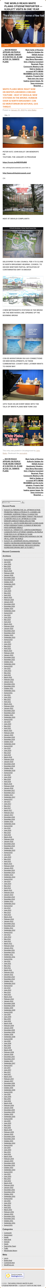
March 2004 (8, 1156)
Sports (6, 1244)
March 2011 (8, 970)
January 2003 (8, 1187)
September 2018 (9, 770)
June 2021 (7, 697)
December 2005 (9, 1110)
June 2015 (7, 857)
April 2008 (7, 1048)
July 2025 (7, 588)
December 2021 (9, 684)
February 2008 (9, 1052)
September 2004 (9, 1143)
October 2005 (8, 1114)
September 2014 (9, 877)
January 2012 (8, 948)
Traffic (6, 1248)
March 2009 (8, 1023)
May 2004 (7, 1152)
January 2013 (8, 921)
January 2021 (8, 708)
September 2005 (9, 1116)
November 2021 (9, 686)
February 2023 (9, 653)
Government (8, 1235)
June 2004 (7, 1150)
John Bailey (31, 110)
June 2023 (7, 644)
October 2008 (8, 1034)
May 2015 (7, 859)
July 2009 (7, 1014)
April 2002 (7, 1207)
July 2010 (7, 988)
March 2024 (8, 624)
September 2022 (9, 664)
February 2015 (9, 866)
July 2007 (7, 1068)
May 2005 (7, 1125)
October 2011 (8, 954)
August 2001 (8, 1225)
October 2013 (8, 901)
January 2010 (8, 1001)
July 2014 (7, 881)
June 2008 (7, 1043)
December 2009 (9, 1003)
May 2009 (7, 1019)
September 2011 (9, 957)
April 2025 (7, 595)
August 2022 (8, 666)
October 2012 (8, 928)
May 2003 (7, 1179)
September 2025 (9, 584)
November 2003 (9, 1165)
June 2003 (7, 1176)
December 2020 (9, 710)
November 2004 (9, 1139)
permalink (23, 453)
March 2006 (8, 1103)
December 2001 (9, 1216)
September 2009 (9, 1010)
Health (6, 1237)
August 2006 (8, 1092)
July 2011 (7, 961)
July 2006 (7, 1094)
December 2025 (9, 577)
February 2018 (9, 786)
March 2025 (8, 597)
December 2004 (9, 1136)
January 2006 (8, 1108)
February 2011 (9, 972)
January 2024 (8, 628)
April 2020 (7, 728)
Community (8, 1233)
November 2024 (9, 606)
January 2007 (8, 1081)
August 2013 (8, 906)
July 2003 (7, 1174)
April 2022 (7, 675)
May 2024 (7, 620)
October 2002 (8, 1194)
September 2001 (9, 1223)
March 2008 (8, 1050)
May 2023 (7, 646)
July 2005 (7, 1121)
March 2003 (8, 1183)
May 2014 (7, 886)
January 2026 (8, 575)
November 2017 (9, 793)
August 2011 (8, 959)
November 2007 (9, 1059)
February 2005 (9, 1132)
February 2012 (9, 946)
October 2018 (8, 768)
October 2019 (8, 742)
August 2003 (8, 1172)
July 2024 (7, 615)
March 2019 (8, 757)
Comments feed (9, 1263)
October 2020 (8, 715)
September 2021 (9, 691)
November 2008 (9, 1032)
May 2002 (7, 1205)
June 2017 (7, 804)
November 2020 (9, 713)
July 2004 (7, 1147)
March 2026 (8, 571)
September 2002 (9, 1196)
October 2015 (8, 848)
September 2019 (9, 744)
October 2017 (8, 795)
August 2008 (8, 1039)
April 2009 (7, 1021)
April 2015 (7, 861)
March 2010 (8, 997)
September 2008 (9, 1037)
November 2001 (9, 1218)
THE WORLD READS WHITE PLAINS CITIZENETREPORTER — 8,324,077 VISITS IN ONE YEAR (23, 6)
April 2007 (7, 1074)
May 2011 (7, 966)
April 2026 (7, 569)
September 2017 (9, 797)
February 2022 (9, 679)
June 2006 (7, 1096)
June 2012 (7, 937)
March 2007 (8, 1077)
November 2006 (9, 1085)
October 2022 (8, 662)
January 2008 (8, 1054)
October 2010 (8, 981)
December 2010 (9, 977)
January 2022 (8, 682)
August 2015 (8, 852)
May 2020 (7, 726)
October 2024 (8, 608)
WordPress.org (9, 1265)
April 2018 (7, 781)
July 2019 (7, 748)
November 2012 (9, 926)
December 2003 (9, 1163)
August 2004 (8, 1145)
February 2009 (9, 1025)
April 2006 (7, 1101)
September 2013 (9, 903)
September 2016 (9, 824)
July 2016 (7, 828)
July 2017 (7, 801)
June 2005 (7, 1123)
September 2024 (9, 611)
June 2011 (7, 963)
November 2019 (9, 739)
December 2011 (9, 950)
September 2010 (9, 983)
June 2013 (7, 910)
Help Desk (7, 1239)
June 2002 (7, 1203)
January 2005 (8, 1134)
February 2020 (9, 733)
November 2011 (9, 952)
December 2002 (9, 1190)
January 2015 (8, 868)
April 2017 (7, 808)
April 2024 (7, 622)
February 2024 (9, 626)
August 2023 (8, 639)
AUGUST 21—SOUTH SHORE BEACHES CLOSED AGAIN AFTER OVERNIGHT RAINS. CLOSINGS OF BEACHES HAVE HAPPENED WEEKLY (23, 525)
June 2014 (7, 884)
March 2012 (8, 943)
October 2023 (8, 635)
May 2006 (7, 1099)
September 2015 (9, 850)
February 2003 (9, 1185)
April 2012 (7, 941)
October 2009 (8, 1008)
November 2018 (9, 766)
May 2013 (7, 912)
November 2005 (9, 1112)
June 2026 (7, 564)
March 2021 (8, 704)
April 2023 (7, 648)
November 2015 (9, 846)
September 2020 (9, 717)
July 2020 (7, 722)
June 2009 (7, 1017)
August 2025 (8, 586)
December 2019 (9, 737)
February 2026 (9, 573)
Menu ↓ (38, 45)
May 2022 (7, 673)
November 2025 (9, 580)
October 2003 (8, 1167)
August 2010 (8, 986)
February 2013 (9, 919)
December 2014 (9, 870)
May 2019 (7, 753)
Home (6, 45)
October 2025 (8, 582)
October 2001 (8, 1221)
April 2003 (7, 1181)
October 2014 (8, 875)
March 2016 (8, 837)
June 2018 (7, 777)
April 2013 (7, 915)
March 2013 (8, 917)
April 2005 (7, 1128)
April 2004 (7, 1154)
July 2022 (7, 668)
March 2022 (8, 677)
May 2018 (7, 779)
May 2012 (7, 939)
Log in (6, 1258)
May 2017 (7, 806)
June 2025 (7, 591)
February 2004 (9, 1159)
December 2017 (9, 790)
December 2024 (9, 604)
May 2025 (7, 593)
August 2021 (8, 693)
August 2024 (8, 613)
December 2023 (9, 631)
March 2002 (8, 1210)
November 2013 (9, 899)
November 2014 (9, 872)
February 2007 (9, 1079)
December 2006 (9, 1083)
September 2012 (9, 930)
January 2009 (8, 1028)
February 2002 (9, 1212)
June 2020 (7, 724)
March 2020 (8, 730)
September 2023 (9, 637)
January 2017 (8, 815)
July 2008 (7, 1041)
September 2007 (9, 1063)
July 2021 (7, 695)
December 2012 (9, 923)
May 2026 (7, 566)
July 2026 (7, 562)
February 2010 (9, 999)
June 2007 (7, 1070)
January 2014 (8, 895)
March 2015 (8, 864)
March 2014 (8, 890)
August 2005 (8, 1119)
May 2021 (7, 699)
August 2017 (8, 799)
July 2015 (7, 855)
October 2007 (8, 1061)
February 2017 (9, 813)
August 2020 (8, 719)
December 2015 (9, 844)
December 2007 (9, 1057)
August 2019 (8, 746)
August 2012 (8, 932)
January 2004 (8, 1161)
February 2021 (9, 706)
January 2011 (8, 974)
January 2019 (8, 761)
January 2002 (8, 1214)
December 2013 (9, 897)
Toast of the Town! (10, 1246)
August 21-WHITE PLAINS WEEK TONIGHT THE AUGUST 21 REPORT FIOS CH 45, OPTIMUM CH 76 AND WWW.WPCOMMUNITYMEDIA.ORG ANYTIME (23, 519)
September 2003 (9, 1170)
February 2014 (9, 892)
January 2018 (8, 788)
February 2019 (9, 759)
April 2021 (7, 702)
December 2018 (9, 764)
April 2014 (7, 888)
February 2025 (9, 600)
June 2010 (7, 990)
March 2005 (8, 1130)
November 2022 (9, 659)
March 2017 (8, 810)
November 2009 (9, 1006)
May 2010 (7, 992)
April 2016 (7, 835)
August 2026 (8, 560)
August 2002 (8, 1199)
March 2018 (8, 784)
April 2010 (7, 994)
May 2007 (7, 1072)
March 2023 (8, 651)
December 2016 (9, 817)
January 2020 (8, 735)
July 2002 (7, 1201)
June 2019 (7, 750)
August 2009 (8, 1012)
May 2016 (7, 832)
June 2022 (7, 671)
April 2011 (7, 968)
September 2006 (9, 1090)
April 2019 (7, 755)
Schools (6, 1242)
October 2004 (8, 1141)
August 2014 (8, 879)
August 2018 (8, 773)
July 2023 (7, 642)
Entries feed (8, 1260)
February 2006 (9, 1105)
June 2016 (7, 830)
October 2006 (8, 1088)
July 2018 (7, 775)
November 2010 (9, 979)
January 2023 (8, 655)
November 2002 (9, 1192)
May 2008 (7, 1045)
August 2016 (8, 826)
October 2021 (8, 688)
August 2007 (8, 1065)
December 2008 (9, 1030)
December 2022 (9, 657)
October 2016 (8, 821)
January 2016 (8, 841)
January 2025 (8, 602)
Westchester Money (10, 1251)
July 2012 (7, 935)
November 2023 (9, 633)
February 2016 (9, 839)
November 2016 (9, 819)
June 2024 (7, 617)
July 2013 (7, 908)
